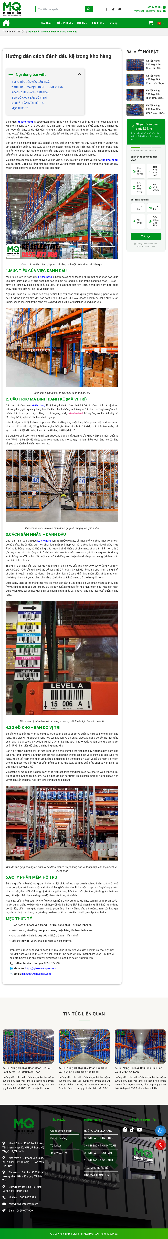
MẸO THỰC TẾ (19, 108)
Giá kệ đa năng (58, 1138)
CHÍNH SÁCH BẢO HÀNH (98, 1160)
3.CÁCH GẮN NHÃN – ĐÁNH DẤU (30, 92)
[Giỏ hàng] (150, 23)
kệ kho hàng (110, 159)
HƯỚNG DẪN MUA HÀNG (98, 1130)
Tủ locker (55, 1145)
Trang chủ (7, 31)
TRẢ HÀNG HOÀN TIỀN (97, 1167)
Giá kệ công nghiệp (61, 1130)
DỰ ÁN (81, 23)
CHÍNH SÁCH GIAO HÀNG (98, 1153)
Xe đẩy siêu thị (59, 1153)
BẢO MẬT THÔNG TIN (96, 1175)
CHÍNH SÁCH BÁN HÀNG (98, 1138)
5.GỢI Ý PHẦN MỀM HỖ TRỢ (27, 103)
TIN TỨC (97, 23)
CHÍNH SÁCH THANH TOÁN (100, 1145)
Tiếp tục (146, 236)
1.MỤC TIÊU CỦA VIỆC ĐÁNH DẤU (30, 81)
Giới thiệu (46, 23)
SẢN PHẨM (64, 23)
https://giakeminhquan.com (40, 968)
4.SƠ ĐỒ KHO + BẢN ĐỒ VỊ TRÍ (29, 97)
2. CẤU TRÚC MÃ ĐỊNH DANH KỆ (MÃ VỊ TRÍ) (37, 87)
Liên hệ (113, 23)
